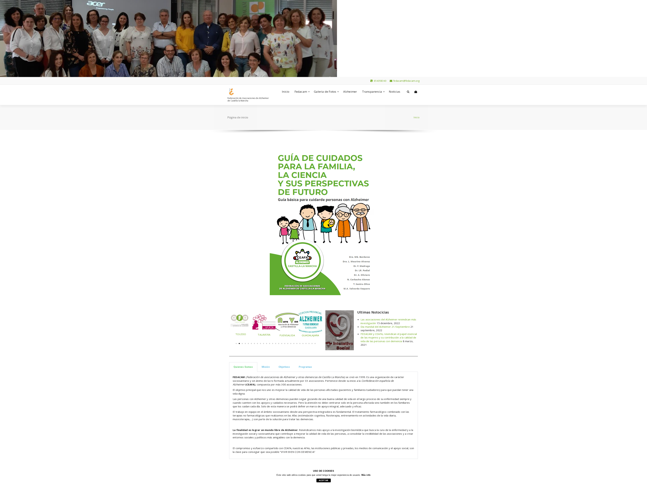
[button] (233, 325)
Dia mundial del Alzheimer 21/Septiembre (385, 326)
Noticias (394, 91)
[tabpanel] (323, 415)
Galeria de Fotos (325, 91)
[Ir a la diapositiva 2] (239, 343)
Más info (366, 475)
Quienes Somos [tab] (243, 366)
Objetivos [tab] (284, 366)
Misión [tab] (266, 366)
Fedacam (301, 91)
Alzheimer (350, 91)
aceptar (323, 480)
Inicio (285, 91)
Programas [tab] (305, 366)
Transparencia (372, 91)
